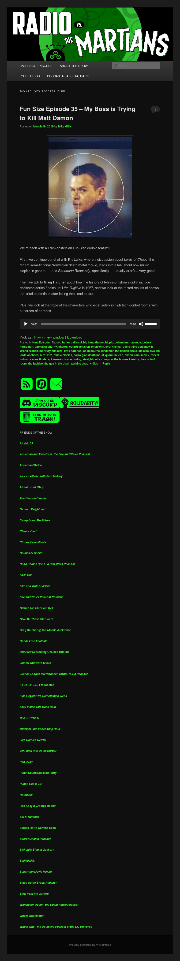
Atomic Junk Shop (32, 487)
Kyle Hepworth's (43, 696)
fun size (57, 351)
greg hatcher (72, 351)
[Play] (25, 324)
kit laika (144, 351)
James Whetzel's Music (35, 663)
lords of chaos (29, 355)
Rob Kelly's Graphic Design (38, 806)
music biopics (63, 355)
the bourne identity (126, 359)
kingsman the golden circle (119, 351)
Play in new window (49, 337)
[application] (90, 324)
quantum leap (114, 355)
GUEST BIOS (30, 76)
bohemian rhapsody (128, 342)
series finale (38, 359)
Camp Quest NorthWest (35, 520)
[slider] (151, 323)
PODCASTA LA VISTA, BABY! (68, 76)
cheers (63, 346)
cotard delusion (79, 346)
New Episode (41, 342)
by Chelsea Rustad (44, 652)
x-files (94, 363)
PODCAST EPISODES (36, 65)
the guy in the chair (57, 363)
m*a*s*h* (46, 355)
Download (74, 337)
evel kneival (113, 346)
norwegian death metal (89, 355)
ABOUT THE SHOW (74, 65)
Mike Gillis (65, 126)
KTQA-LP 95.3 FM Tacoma (37, 685)
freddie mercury (40, 351)
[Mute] (141, 324)
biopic (109, 342)
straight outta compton (97, 359)
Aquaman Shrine (31, 465)
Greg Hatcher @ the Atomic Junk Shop (45, 630)
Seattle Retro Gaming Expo (38, 828)
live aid (155, 351)
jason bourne (91, 351)
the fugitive (35, 363)
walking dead (79, 363)
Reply (105, 363)
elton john (97, 346)
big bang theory (93, 342)
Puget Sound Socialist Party (38, 773)
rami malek (141, 355)
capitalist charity (46, 346)
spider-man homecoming (64, 359)
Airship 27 (26, 443)
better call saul (72, 342)
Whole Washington (32, 915)
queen (129, 355)
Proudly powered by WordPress (90, 944)
